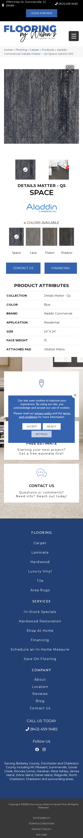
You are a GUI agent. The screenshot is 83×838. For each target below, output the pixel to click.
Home (8, 49)
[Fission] (50, 237)
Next (77, 168)
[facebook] (37, 749)
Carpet (34, 49)
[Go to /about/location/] (41, 394)
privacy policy (43, 413)
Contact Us (23, 268)
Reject (51, 426)
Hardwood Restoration (40, 621)
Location (40, 687)
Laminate (40, 552)
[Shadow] (66, 237)
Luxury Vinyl (40, 571)
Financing (40, 640)
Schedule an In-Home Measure (40, 649)
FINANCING (60, 268)
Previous (6, 168)
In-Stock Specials (40, 612)
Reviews (40, 694)
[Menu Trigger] (74, 36)
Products (48, 49)
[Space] (16, 237)
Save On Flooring (40, 659)
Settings (41, 433)
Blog (40, 701)
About (40, 679)
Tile (40, 581)
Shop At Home (40, 631)
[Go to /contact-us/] (41, 483)
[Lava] (33, 237)
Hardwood (40, 562)
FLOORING (41, 533)
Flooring (21, 49)
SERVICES (41, 601)
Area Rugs (40, 590)
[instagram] (44, 749)
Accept (32, 426)
